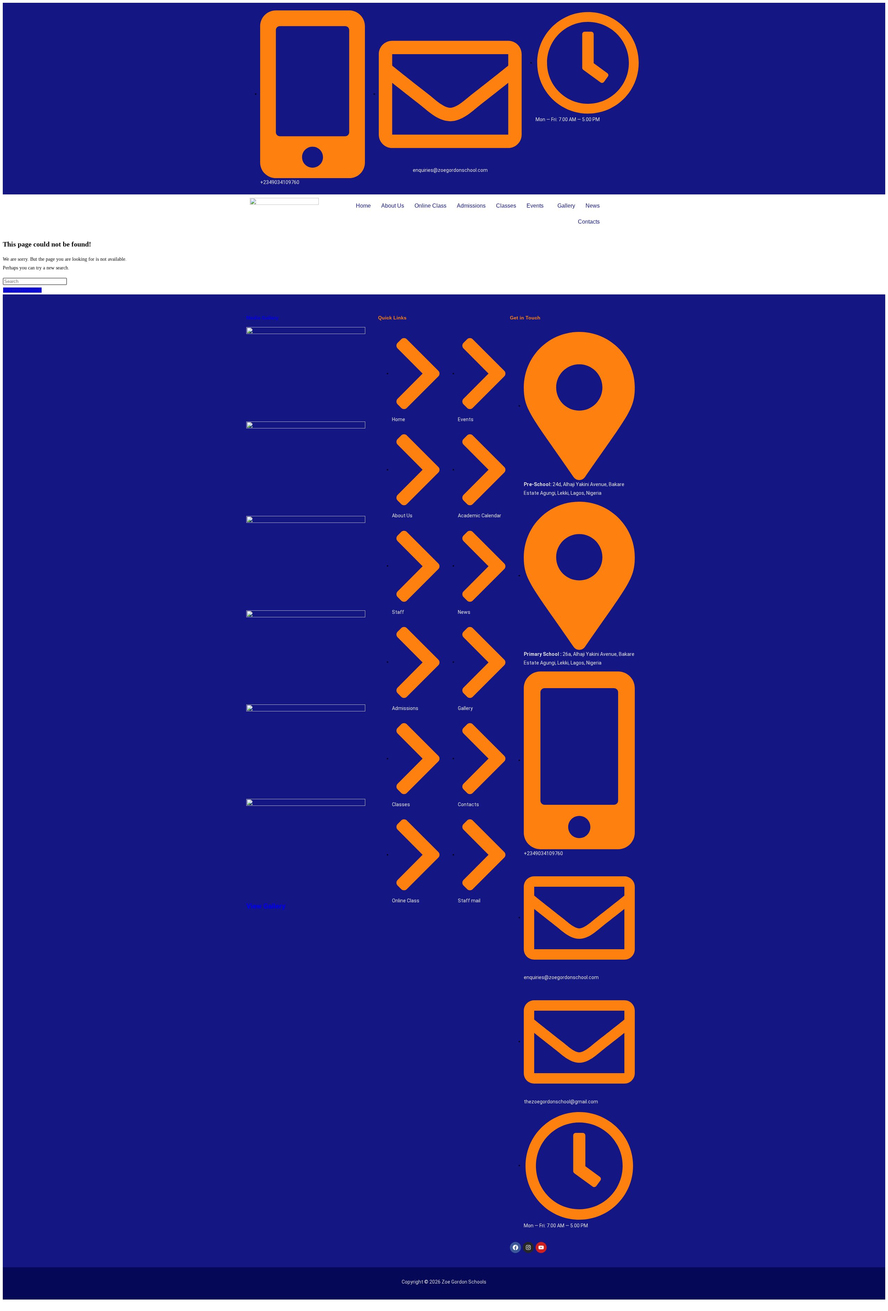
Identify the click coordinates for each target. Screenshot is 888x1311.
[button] (536, 206)
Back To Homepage (22, 290)
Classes (506, 206)
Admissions (471, 206)
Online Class (430, 206)
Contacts (589, 222)
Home (363, 206)
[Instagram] (528, 1247)
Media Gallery (262, 317)
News (593, 206)
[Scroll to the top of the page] (5, 1303)
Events (535, 206)
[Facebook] (515, 1247)
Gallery (566, 206)
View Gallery (265, 906)
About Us (392, 206)
